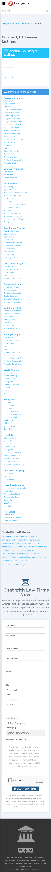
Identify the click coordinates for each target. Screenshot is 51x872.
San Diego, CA (21, 536)
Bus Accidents (9, 104)
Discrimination (10, 272)
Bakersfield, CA (33, 543)
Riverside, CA (31, 547)
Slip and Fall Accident (13, 151)
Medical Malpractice (12, 124)
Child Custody (9, 405)
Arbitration (8, 491)
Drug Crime (8, 316)
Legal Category (12, 718)
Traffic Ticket (9, 254)
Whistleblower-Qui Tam (13, 358)
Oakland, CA (21, 543)
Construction (9, 515)
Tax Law (7, 222)
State (8, 695)
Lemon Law (8, 240)
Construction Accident (13, 112)
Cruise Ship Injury (11, 115)
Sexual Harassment (12, 278)
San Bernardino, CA (10, 553)
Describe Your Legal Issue (16, 740)
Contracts (8, 201)
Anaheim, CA (7, 547)
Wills (6, 393)
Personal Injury (10, 136)
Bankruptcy (8, 172)
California (26, 23)
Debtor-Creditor (10, 178)
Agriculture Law (10, 189)
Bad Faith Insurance (12, 234)
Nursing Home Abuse (13, 130)
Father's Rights (10, 423)
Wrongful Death (10, 163)
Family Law (8, 420)
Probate (7, 387)
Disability (8, 441)
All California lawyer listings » (14, 564)
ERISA (6, 346)
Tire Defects (9, 251)
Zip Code (9, 704)
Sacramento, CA (33, 540)
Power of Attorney (11, 384)
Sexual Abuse (9, 145)
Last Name (10, 635)
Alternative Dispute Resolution (16, 488)
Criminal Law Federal (12, 311)
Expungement (9, 319)
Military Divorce (10, 426)
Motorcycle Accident (12, 127)
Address (9, 671)
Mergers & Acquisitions (13, 216)
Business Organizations (13, 195)
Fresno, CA (22, 540)
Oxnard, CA (6, 557)
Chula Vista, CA (8, 550)
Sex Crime (8, 322)
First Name (10, 625)
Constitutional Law (11, 269)
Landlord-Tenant (11, 520)
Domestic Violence (11, 314)
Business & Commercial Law (15, 192)
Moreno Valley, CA (39, 557)
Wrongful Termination (13, 364)
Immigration (9, 210)
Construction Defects (12, 517)
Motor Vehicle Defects (13, 243)
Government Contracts (13, 207)
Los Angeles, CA (8, 536)
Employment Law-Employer (15, 204)
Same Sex (8, 429)
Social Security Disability (14, 464)
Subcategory (11, 727)
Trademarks (9, 479)
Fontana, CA (35, 553)
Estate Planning (10, 376)
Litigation (8, 503)
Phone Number (12, 658)
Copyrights (8, 473)
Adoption (7, 402)
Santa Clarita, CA (20, 560)
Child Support (9, 408)
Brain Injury (9, 101)
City (7, 685)
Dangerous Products (12, 118)
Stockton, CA (43, 547)
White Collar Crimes (12, 328)
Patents (7, 476)
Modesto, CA (24, 553)
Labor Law (8, 349)
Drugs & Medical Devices (14, 121)
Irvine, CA (19, 550)
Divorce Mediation (11, 417)
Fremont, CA (30, 550)
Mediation (8, 506)
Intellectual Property (12, 213)
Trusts (6, 390)
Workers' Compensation (14, 160)
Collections (8, 175)
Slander (7, 148)
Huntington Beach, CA (21, 557)
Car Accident (9, 107)
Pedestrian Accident (12, 133)
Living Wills (8, 382)
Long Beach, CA (8, 543)
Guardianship (9, 379)
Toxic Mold (8, 154)
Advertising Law (10, 186)
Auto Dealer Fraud (11, 231)
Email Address (12, 648)
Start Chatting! (26, 788)
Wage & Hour (9, 355)
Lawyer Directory (10, 23)
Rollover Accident (11, 142)
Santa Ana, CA (19, 547)
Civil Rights (8, 266)
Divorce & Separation (12, 414)
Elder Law (8, 275)
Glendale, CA (7, 560)
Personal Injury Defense (14, 139)
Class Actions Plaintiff (13, 110)
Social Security (10, 461)
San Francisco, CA (9, 540)
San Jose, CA (34, 536)
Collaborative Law (11, 411)
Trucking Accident (11, 157)
